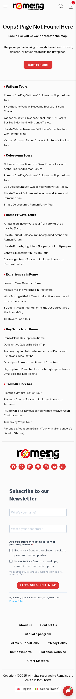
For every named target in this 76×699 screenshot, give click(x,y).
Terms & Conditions (24, 643)
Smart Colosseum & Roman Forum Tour (29, 204)
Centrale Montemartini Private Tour (26, 253)
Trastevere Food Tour (17, 319)
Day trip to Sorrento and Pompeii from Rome (32, 362)
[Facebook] (13, 467)
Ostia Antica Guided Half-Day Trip (24, 344)
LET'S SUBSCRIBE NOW (38, 585)
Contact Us (48, 625)
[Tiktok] (62, 467)
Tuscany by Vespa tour (18, 422)
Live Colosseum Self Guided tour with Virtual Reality (36, 186)
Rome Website (21, 652)
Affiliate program (38, 634)
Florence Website (53, 652)
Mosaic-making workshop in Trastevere (28, 290)
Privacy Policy (16, 601)
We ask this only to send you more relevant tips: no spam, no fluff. (36, 573)
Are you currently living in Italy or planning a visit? (32, 543)
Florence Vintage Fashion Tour (23, 393)
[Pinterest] (38, 467)
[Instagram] (46, 467)
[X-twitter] (22, 467)
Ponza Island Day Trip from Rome (24, 338)
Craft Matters (38, 660)
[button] (5, 6)
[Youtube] (54, 467)
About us (25, 625)
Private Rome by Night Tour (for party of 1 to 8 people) (37, 246)
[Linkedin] (30, 467)
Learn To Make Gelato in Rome (22, 283)
